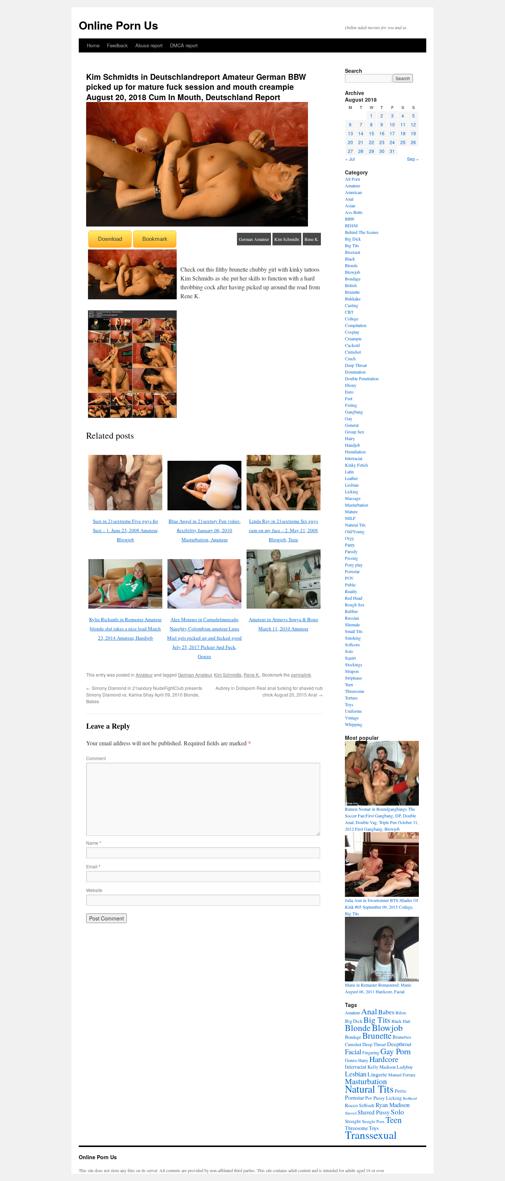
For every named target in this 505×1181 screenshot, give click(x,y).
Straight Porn (373, 1121)
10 (392, 124)
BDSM (351, 225)
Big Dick (353, 239)
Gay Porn (395, 1051)
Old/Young (355, 531)
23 (381, 142)
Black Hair (401, 1021)
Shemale (352, 624)
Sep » (413, 159)
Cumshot (353, 352)
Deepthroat (399, 1044)
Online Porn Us (118, 25)
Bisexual (352, 252)
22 (371, 142)
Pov (368, 1098)
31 (392, 151)
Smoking (353, 638)
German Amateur (254, 239)
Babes (386, 1011)
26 (413, 142)
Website (94, 890)
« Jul (350, 159)
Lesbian (352, 485)
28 (360, 151)
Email (93, 866)
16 (381, 133)
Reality (351, 591)
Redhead (410, 1098)
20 (350, 142)
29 (371, 151)
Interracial (353, 458)
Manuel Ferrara (401, 1075)
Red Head (353, 598)
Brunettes (402, 1037)
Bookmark (154, 239)
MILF (350, 518)
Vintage (352, 718)
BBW (350, 219)
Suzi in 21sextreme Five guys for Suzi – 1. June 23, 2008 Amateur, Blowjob (125, 530)
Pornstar (352, 571)
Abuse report (149, 45)
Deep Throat (356, 365)
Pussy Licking (387, 1098)
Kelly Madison (381, 1066)
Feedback (117, 45)
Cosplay (352, 332)
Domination (355, 372)
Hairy (350, 438)
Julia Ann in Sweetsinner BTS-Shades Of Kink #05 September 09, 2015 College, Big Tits (381, 906)
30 (381, 151)
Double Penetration (362, 378)
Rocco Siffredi (359, 1105)
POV (349, 578)
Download (110, 239)
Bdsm (401, 1012)
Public (350, 585)
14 (360, 133)
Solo (349, 651)
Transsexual (371, 1134)
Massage (352, 498)
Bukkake (352, 299)
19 (413, 133)
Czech (350, 358)
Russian (352, 618)
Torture (351, 698)
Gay (348, 418)
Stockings (353, 664)
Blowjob (352, 272)
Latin (349, 471)
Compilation (355, 325)
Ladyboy (405, 1067)
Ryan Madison (393, 1105)
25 (403, 142)
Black (350, 259)
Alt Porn (352, 179)
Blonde (351, 265)
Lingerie (377, 1074)
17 (392, 133)
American (353, 192)
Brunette (352, 292)
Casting (351, 305)
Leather (351, 478)
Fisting (351, 405)
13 (350, 133)
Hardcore (383, 1059)
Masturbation (356, 505)
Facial (353, 1051)
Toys (349, 704)
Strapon (352, 671)
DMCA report (184, 45)
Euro (349, 392)
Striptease (353, 678)
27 (350, 151)
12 (413, 124)
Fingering (370, 1052)
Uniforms (353, 711)
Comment (96, 758)
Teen (349, 684)
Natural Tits (355, 525)
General (352, 425)
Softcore (352, 644)
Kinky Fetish (356, 465)
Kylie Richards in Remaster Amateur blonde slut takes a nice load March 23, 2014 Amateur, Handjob (125, 628)
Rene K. (312, 239)
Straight (353, 1121)
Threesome (354, 691)
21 (360, 142)
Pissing (351, 558)
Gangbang (354, 412)
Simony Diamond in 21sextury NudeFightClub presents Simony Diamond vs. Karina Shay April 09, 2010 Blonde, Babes (144, 694)
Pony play (354, 565)
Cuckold (352, 345)
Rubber (351, 611)
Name (93, 843)
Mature (351, 511)
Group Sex (354, 432)
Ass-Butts (354, 212)
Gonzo (351, 1060)
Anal (349, 199)
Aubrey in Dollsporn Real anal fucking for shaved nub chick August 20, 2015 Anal (269, 691)
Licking (351, 491)
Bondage (352, 279)
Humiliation (355, 452)
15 (371, 133)
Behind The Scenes (362, 232)
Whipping (353, 724)
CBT (349, 312)
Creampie (353, 338)
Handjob (352, 445)
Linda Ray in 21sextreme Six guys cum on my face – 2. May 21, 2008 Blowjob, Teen (283, 530)
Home (93, 45)
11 (403, 124)
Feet (348, 398)
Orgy (349, 538)
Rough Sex (355, 604)
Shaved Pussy (373, 1112)
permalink (301, 674)
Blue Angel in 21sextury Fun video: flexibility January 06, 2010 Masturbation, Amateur (205, 530)
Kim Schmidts (286, 239)
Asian (350, 205)
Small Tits (354, 631)
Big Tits (352, 245)
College (351, 318)
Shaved (350, 1113)
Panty (350, 545)
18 (403, 133)
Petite (400, 1091)
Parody (351, 551)
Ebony (350, 385)
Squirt (350, 658)
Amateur (144, 674)
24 (392, 142)
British (351, 285)
